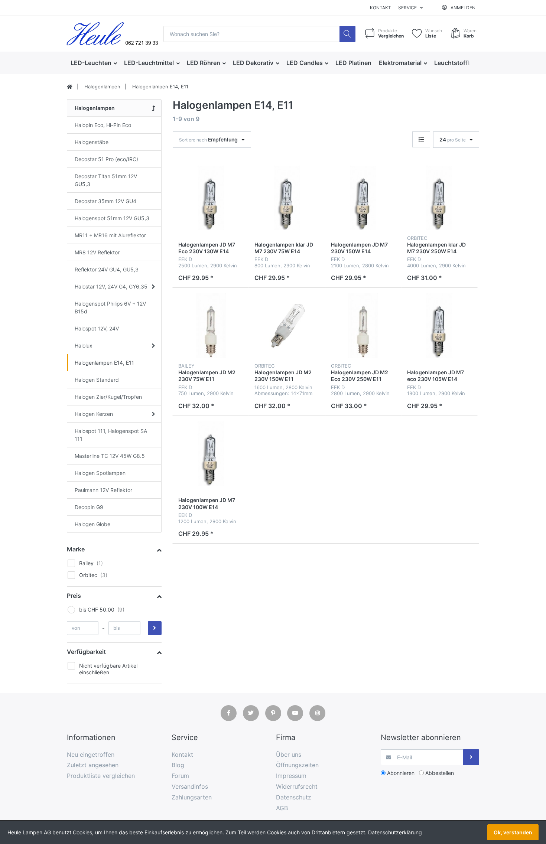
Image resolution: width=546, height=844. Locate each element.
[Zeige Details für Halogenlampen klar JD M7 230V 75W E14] (286, 198)
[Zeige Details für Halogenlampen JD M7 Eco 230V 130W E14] (210, 198)
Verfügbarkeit (86, 651)
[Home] (69, 87)
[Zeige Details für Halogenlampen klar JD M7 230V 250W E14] (439, 198)
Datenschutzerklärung (395, 832)
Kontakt (380, 7)
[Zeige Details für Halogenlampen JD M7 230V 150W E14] (363, 198)
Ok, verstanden (513, 832)
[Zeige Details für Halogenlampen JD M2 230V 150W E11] (286, 325)
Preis (74, 595)
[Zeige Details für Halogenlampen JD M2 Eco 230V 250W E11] (363, 325)
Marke (76, 549)
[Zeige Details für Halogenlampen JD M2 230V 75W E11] (210, 325)
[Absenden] (471, 757)
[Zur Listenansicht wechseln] (421, 139)
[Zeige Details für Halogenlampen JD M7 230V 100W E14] (210, 453)
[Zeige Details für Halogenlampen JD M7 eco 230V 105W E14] (439, 325)
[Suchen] (347, 34)
